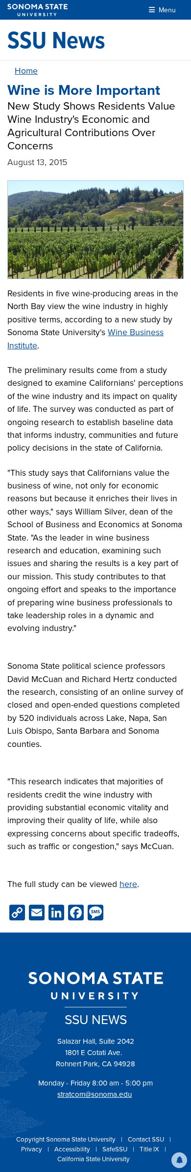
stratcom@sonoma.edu (94, 1094)
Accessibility (73, 1148)
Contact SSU (147, 1139)
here (128, 884)
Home (26, 70)
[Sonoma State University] (37, 10)
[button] (179, 1160)
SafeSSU (115, 1148)
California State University (93, 1158)
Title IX (150, 1148)
